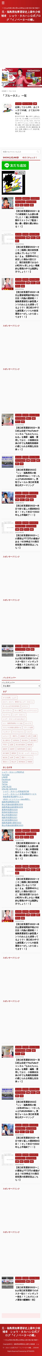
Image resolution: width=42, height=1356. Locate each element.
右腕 (19, 125)
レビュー (6, 736)
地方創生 (25, 740)
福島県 (12, 749)
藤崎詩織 (35, 127)
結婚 (29, 749)
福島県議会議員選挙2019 (12, 807)
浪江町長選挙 (20, 745)
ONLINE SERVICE (9, 789)
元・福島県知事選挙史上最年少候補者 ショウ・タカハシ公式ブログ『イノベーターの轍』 (21, 15)
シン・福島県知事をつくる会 (13, 723)
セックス (28, 723)
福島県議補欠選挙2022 (11, 823)
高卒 (16, 131)
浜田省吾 (22, 127)
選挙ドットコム (26, 757)
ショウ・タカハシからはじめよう (14, 719)
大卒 (23, 125)
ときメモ (18, 118)
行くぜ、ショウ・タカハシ (28, 753)
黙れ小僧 (22, 131)
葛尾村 (14, 753)
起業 (20, 129)
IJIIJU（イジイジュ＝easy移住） (17, 799)
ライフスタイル (18, 732)
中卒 (36, 123)
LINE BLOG (6, 786)
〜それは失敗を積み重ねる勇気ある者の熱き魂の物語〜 (21, 1340)
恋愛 (11, 745)
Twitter (5, 782)
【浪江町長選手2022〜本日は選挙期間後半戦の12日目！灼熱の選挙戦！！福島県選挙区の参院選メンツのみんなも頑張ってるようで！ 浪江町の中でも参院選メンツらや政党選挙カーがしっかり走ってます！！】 (27, 304)
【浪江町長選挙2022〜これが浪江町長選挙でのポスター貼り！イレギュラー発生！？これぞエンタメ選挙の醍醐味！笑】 (27, 661)
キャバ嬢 (18, 710)
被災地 (5, 757)
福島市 (5, 749)
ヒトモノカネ (28, 121)
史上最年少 (6, 740)
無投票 (30, 745)
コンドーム (6, 715)
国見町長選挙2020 (10, 812)
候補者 (22, 736)
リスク (31, 123)
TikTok (5, 784)
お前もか (37, 116)
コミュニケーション (30, 710)
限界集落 (22, 762)
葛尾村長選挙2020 (10, 809)
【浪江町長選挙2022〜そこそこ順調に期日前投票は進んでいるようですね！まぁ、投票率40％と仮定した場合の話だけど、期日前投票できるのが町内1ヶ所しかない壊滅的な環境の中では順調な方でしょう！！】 (27, 259)
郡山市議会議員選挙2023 (12, 825)
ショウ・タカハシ (19, 715)
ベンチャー (6, 732)
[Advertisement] (21, 45)
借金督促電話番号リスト (13, 796)
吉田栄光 (16, 740)
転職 (17, 757)
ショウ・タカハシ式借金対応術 (16, 791)
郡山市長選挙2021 (9, 815)
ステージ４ (19, 121)
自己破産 (6, 753)
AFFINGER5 (30, 1351)
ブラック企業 (28, 727)
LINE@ (5, 777)
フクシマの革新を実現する (12, 727)
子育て (5, 745)
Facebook (6, 779)
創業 (34, 736)
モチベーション (23, 123)
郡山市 (14, 762)
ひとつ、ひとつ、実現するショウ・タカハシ (18, 702)
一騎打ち (15, 736)
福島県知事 (21, 749)
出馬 (29, 736)
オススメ (25, 706)
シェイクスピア (34, 118)
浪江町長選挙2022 (10, 820)
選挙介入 (6, 762)
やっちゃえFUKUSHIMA (11, 706)
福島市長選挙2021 (9, 817)
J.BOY (30, 116)
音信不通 (36, 129)
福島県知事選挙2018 (10, 802)
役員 (27, 125)
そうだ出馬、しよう (9, 698)
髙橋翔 (30, 762)
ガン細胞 (25, 118)
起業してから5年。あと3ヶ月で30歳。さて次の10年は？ (27, 110)
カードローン (7, 710)
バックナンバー (8, 682)
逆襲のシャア (27, 129)
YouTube (5, 774)
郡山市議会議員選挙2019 (12, 804)
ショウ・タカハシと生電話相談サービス (20, 794)
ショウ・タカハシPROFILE (13, 772)
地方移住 (34, 740)
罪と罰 (28, 127)
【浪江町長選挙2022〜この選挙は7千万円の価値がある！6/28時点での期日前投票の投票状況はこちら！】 (27, 541)
